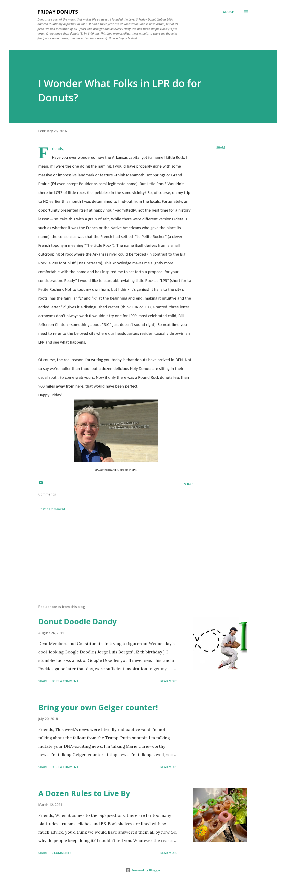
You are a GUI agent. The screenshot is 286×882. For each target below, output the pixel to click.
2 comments (61, 853)
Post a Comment (51, 509)
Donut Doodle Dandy (77, 621)
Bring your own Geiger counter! (98, 707)
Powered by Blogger (145, 870)
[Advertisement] (109, 552)
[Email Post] (40, 484)
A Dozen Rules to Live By (84, 793)
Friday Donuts (57, 11)
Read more (168, 681)
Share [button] (220, 147)
